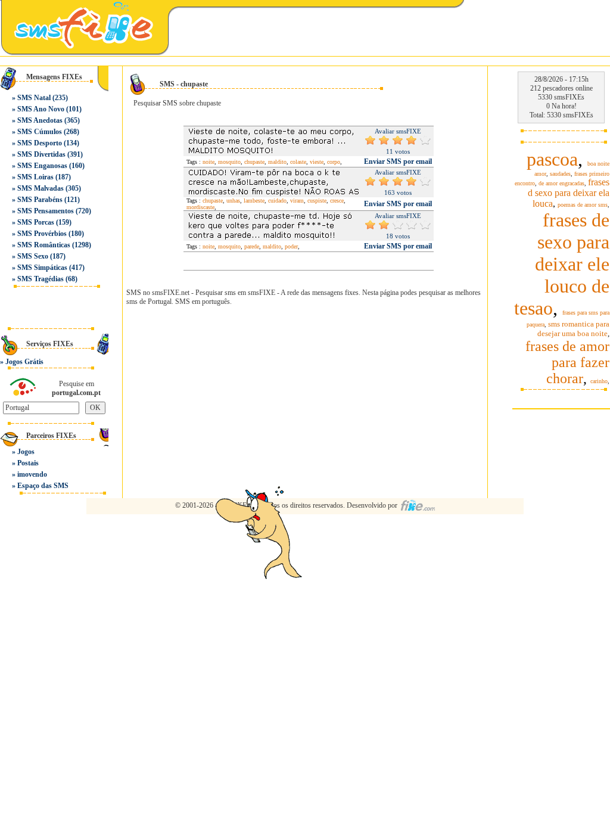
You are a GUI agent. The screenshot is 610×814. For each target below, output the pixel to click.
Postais (28, 463)
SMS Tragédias (40, 279)
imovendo (32, 474)
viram (297, 200)
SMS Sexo (32, 256)
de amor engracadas (561, 183)
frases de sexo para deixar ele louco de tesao (561, 264)
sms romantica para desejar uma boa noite (573, 328)
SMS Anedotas (40, 120)
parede (251, 246)
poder (291, 246)
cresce (337, 200)
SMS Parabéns (40, 199)
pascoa (552, 159)
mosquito (229, 162)
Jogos (26, 452)
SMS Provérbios (42, 233)
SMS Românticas (43, 245)
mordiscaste (200, 207)
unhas (233, 200)
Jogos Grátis (24, 362)
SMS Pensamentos (45, 211)
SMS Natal (34, 98)
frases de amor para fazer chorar (567, 362)
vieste (316, 162)
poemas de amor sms (583, 204)
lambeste (254, 200)
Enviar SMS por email (398, 161)
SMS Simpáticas (42, 267)
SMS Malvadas (40, 188)
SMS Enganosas (42, 165)
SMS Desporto (39, 143)
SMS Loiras (35, 177)
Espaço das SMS (43, 485)
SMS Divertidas (41, 154)
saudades (560, 173)
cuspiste (316, 200)
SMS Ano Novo (40, 109)
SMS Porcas (35, 222)
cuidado (277, 200)
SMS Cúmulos (39, 132)
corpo (333, 162)
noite (208, 162)
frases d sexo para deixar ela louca (568, 193)
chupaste (254, 162)
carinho (599, 381)
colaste (298, 162)
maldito (277, 162)
